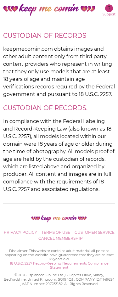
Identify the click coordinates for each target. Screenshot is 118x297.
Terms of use (56, 232)
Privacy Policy (20, 232)
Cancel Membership (60, 238)
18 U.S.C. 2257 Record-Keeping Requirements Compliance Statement (59, 265)
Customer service (95, 232)
